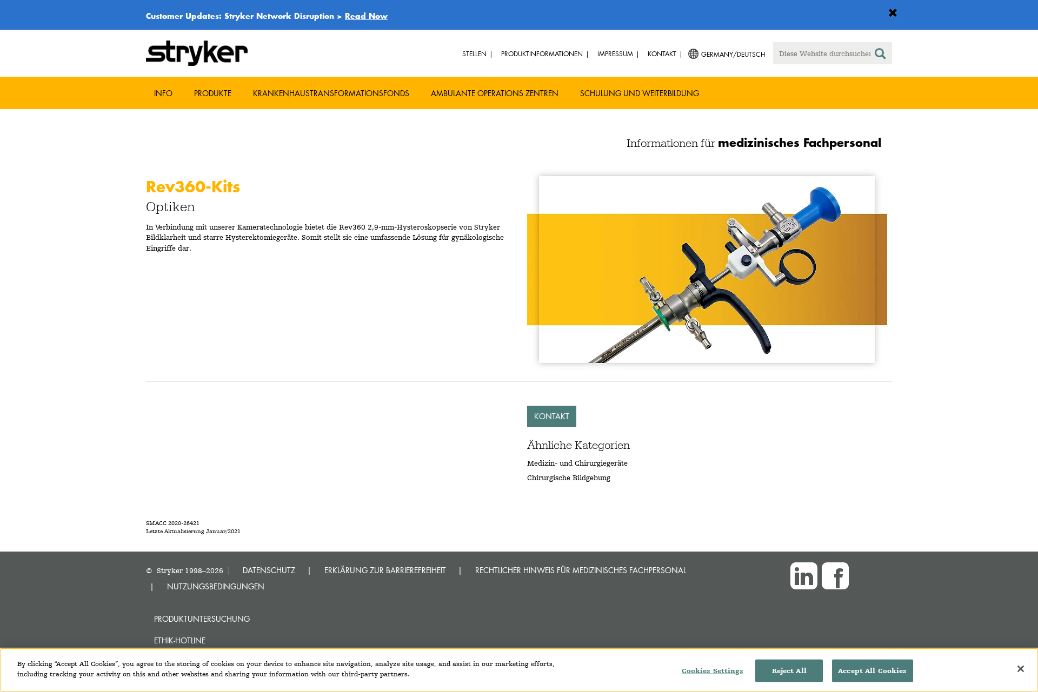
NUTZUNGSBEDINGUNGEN (215, 586)
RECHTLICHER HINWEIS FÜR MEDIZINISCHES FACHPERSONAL (580, 570)
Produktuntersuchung (202, 619)
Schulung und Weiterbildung (639, 93)
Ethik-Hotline (179, 640)
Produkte (212, 93)
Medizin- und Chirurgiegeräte (577, 463)
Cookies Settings (712, 671)
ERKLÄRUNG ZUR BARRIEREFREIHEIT (385, 570)
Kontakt (551, 416)
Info (163, 93)
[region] (519, 670)
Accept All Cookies (872, 671)
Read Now (366, 15)
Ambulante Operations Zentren (494, 93)
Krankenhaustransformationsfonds (331, 93)
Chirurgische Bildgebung (568, 477)
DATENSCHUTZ (269, 570)
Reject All (789, 671)
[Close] (1021, 669)
